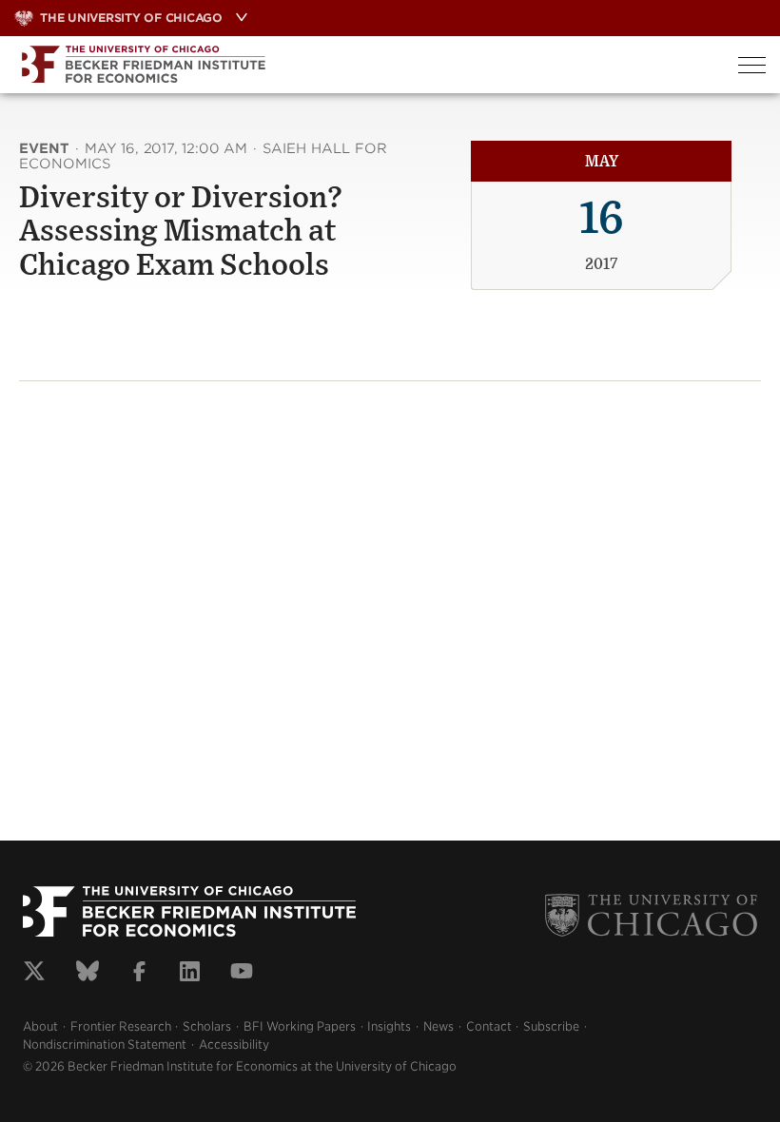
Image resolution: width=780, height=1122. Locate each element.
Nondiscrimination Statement (104, 1044)
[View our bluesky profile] (87, 973)
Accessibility (234, 1044)
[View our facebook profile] (139, 973)
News (438, 1026)
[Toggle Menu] (752, 65)
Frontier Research (120, 1026)
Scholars (207, 1026)
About (40, 1026)
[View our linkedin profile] (190, 973)
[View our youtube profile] (241, 973)
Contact (489, 1026)
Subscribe (551, 1026)
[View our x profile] (34, 973)
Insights (389, 1026)
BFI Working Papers (300, 1026)
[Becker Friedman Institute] (362, 65)
